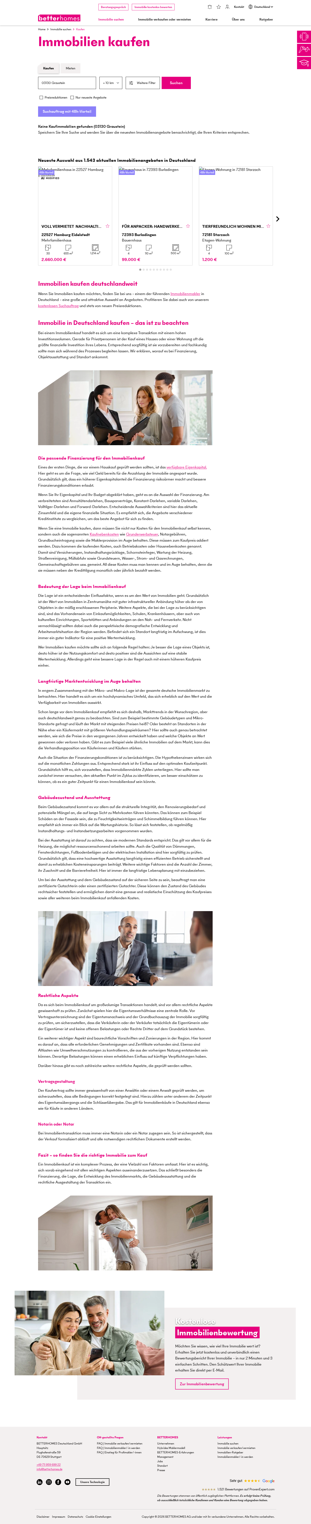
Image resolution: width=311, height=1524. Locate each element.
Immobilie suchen (60, 29)
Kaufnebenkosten (104, 534)
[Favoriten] (218, 7)
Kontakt (239, 7)
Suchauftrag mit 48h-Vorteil (67, 111)
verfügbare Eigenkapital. (187, 467)
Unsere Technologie (92, 1482)
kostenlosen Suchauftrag (58, 305)
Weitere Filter (146, 83)
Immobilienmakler (185, 293)
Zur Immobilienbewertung (202, 1384)
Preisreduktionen (56, 97)
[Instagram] (49, 1482)
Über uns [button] (238, 19)
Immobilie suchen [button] (111, 19)
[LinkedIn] (39, 1482)
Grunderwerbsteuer (142, 534)
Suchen (176, 82)
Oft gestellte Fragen (110, 1437)
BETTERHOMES (167, 1437)
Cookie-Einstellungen (98, 1517)
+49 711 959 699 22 (49, 1465)
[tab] (140, 270)
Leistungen (224, 1437)
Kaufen (48, 68)
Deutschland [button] (262, 7)
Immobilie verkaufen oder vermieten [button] (164, 19)
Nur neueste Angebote (91, 97)
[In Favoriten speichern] (108, 226)
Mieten (70, 68)
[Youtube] (67, 1482)
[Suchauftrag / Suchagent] (209, 7)
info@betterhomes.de (49, 1469)
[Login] (227, 7)
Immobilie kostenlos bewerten (153, 7)
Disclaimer (43, 1517)
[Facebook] (58, 1482)
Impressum (58, 1517)
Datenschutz (75, 1517)
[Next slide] (278, 219)
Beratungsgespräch (113, 7)
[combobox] (67, 83)
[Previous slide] (34, 219)
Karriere (211, 19)
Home (41, 29)
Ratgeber (266, 19)
